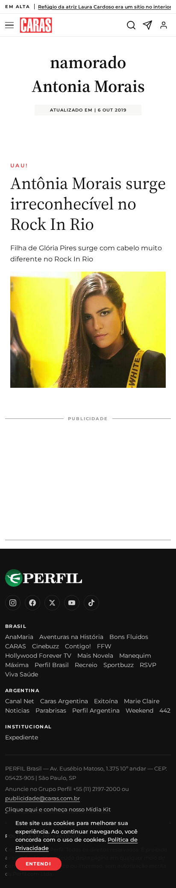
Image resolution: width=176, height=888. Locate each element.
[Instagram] (13, 602)
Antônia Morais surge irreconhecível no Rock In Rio (88, 203)
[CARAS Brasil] (36, 25)
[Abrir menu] (10, 25)
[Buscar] (131, 25)
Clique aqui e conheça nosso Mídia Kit (58, 809)
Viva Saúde (21, 674)
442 (164, 710)
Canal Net (19, 701)
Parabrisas (50, 710)
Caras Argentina (64, 701)
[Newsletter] (147, 25)
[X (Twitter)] (52, 602)
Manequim (135, 655)
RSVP (148, 665)
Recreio (86, 665)
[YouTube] (71, 602)
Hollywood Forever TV (38, 655)
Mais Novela (95, 655)
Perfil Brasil (52, 665)
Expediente (21, 737)
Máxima (17, 665)
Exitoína (106, 701)
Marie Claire (141, 701)
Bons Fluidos (128, 637)
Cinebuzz (45, 646)
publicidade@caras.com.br (42, 798)
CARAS (15, 646)
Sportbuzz (118, 665)
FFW (104, 646)
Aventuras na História (71, 637)
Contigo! (78, 646)
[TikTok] (91, 602)
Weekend (139, 710)
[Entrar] (163, 25)
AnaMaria (19, 637)
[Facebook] (32, 602)
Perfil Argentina (96, 710)
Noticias (17, 710)
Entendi (38, 864)
